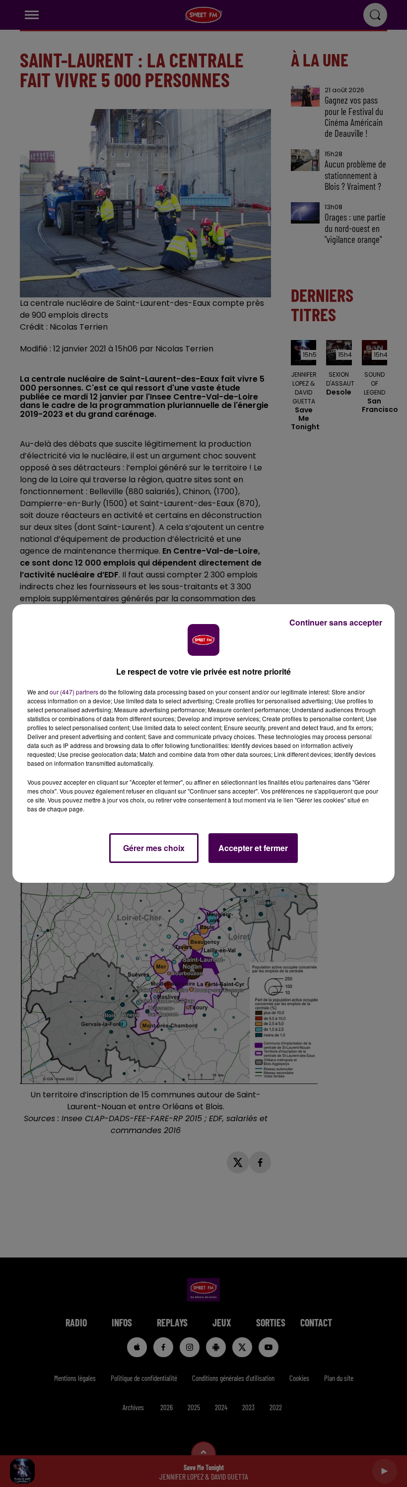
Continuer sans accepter (335, 622)
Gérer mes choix (154, 848)
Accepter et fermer (253, 848)
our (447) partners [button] (74, 691)
